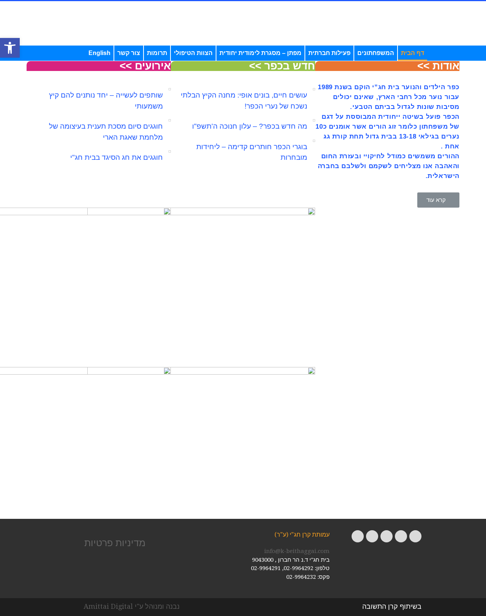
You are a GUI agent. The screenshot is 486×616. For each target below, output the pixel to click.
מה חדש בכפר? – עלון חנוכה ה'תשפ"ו (249, 126)
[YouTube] (372, 536)
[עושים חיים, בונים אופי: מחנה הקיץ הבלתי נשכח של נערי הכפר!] (314, 89)
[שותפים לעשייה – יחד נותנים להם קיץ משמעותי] (170, 89)
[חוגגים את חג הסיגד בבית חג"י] (170, 151)
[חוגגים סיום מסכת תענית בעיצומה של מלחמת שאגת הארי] (170, 120)
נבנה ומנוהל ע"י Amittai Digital (132, 606)
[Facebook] (415, 536)
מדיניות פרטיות (114, 542)
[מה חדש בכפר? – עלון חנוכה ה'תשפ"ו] (314, 120)
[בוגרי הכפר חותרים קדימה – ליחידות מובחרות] (314, 141)
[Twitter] (401, 536)
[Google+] (386, 536)
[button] (10, 48)
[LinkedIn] (358, 536)
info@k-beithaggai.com (297, 551)
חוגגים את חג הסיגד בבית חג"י (116, 157)
